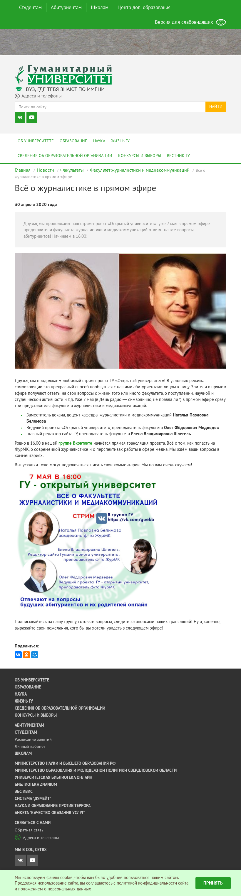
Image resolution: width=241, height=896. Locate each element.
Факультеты (72, 170)
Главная (23, 170)
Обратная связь (29, 830)
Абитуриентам (66, 7)
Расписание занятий (33, 739)
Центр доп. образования (144, 7)
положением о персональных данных (54, 889)
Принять (213, 883)
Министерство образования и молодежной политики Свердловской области (96, 770)
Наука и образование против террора (53, 805)
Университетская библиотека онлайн (53, 777)
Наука (99, 141)
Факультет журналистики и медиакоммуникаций (140, 170)
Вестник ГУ (178, 155)
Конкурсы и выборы (139, 155)
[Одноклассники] (26, 654)
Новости (45, 170)
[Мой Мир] (34, 654)
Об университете (36, 141)
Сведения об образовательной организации (65, 155)
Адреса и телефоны (41, 837)
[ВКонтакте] (18, 654)
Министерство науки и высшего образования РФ (65, 763)
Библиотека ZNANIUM (36, 784)
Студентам (30, 7)
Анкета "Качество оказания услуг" (50, 812)
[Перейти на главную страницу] (63, 74)
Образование (73, 141)
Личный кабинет (30, 746)
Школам (99, 7)
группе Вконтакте (75, 443)
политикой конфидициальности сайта (152, 883)
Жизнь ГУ (120, 141)
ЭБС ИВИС (24, 791)
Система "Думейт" (33, 798)
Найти (215, 106)
